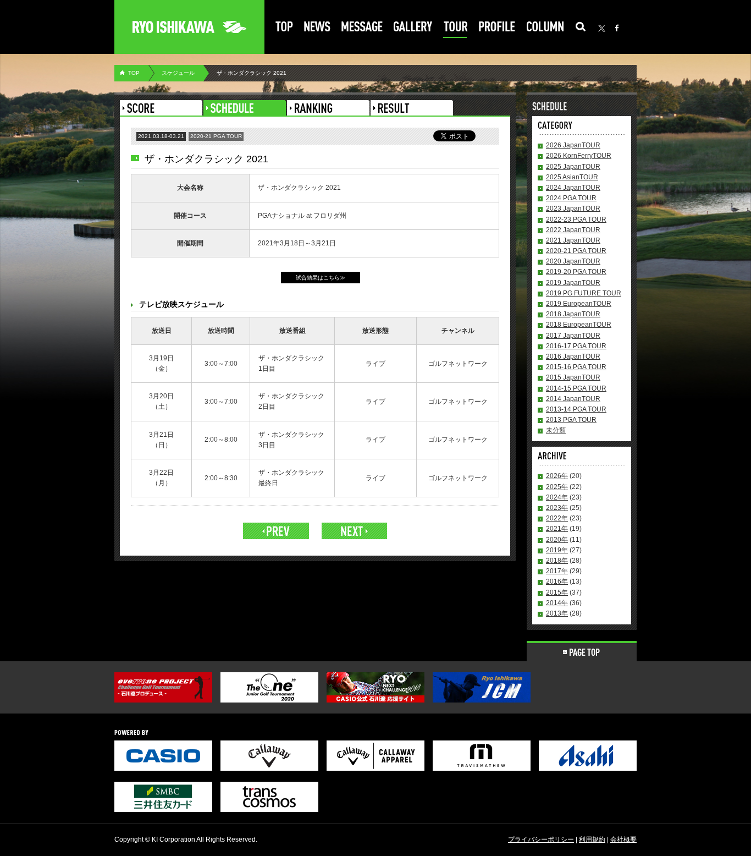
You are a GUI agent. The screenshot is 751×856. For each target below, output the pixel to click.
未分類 (556, 430)
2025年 (557, 487)
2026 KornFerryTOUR (578, 156)
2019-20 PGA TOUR (576, 272)
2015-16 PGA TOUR (576, 367)
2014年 (557, 603)
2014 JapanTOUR (573, 399)
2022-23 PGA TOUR (576, 219)
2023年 (557, 508)
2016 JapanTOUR (573, 356)
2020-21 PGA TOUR (576, 251)
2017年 (557, 571)
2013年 (557, 613)
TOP (134, 73)
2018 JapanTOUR (573, 314)
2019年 (557, 550)
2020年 (557, 540)
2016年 (557, 581)
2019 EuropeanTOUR (578, 304)
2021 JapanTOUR (573, 240)
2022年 (557, 518)
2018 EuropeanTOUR (578, 324)
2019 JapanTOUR (573, 283)
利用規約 (592, 839)
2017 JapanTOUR (573, 335)
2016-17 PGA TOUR (576, 346)
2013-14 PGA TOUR (576, 409)
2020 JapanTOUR (573, 261)
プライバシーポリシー (541, 839)
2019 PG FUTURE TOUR (583, 293)
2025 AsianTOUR (572, 177)
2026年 (557, 476)
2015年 (557, 592)
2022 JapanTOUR (573, 230)
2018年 (557, 560)
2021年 (557, 529)
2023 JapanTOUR (573, 208)
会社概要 (623, 839)
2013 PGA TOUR (571, 420)
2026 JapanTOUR (573, 145)
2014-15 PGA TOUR (576, 388)
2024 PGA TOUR (571, 198)
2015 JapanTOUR (573, 377)
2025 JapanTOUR (573, 167)
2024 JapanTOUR (573, 187)
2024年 (557, 497)
